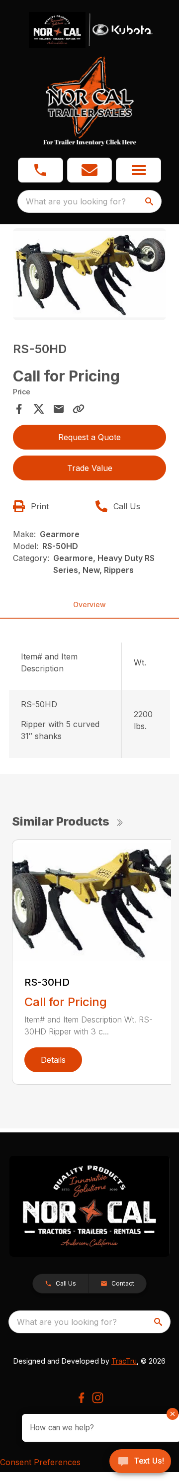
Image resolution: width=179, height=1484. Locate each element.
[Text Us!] (140, 1462)
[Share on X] (39, 409)
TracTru (124, 1361)
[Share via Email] (59, 409)
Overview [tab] (89, 604)
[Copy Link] (79, 409)
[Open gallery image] (89, 274)
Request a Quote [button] (89, 437)
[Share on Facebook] (19, 409)
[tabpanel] (89, 275)
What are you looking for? (76, 201)
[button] (40, 170)
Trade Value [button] (89, 468)
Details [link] (53, 1060)
